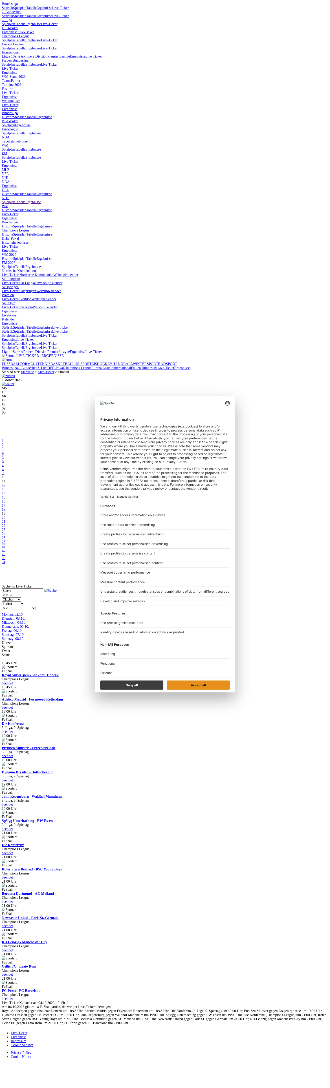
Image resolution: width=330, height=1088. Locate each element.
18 (3, 509)
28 (3, 550)
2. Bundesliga (11, 12)
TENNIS (44, 364)
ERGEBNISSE (53, 356)
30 (3, 558)
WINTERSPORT (145, 364)
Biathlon (8, 295)
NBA (6, 137)
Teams (6, 80)
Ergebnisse (44, 8)
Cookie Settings (22, 1045)
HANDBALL (122, 364)
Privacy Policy (21, 1053)
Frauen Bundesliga (15, 60)
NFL (5, 174)
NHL (5, 178)
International (11, 52)
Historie (7, 89)
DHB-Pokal (10, 238)
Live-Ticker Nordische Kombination (27, 275)
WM (5, 145)
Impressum (18, 1041)
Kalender (71, 275)
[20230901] (8, 376)
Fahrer (15, 80)
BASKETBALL (63, 364)
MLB (6, 169)
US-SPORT (83, 364)
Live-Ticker (60, 8)
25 (3, 538)
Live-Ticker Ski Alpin (17, 307)
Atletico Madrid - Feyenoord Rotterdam (32, 699)
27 (3, 546)
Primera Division (35, 56)
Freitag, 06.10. (12, 630)
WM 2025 (9, 254)
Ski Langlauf (11, 279)
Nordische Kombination (19, 271)
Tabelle (31, 8)
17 (3, 505)
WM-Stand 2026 (14, 76)
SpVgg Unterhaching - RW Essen (27, 821)
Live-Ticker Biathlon (16, 299)
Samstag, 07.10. (13, 634)
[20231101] (8, 384)
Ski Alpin (8, 303)
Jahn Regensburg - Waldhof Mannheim (32, 796)
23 (3, 530)
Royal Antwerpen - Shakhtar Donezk (30, 675)
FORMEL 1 (28, 364)
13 (3, 489)
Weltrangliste (11, 101)
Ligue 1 (7, 56)
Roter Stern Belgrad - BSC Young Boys (32, 869)
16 (3, 501)
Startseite (27, 372)
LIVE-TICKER (27, 356)
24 (3, 534)
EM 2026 (8, 263)
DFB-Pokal (10, 28)
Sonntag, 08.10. (13, 639)
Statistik (7, 8)
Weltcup (59, 275)
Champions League (15, 36)
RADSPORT (167, 364)
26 (3, 542)
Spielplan (19, 8)
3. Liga (7, 20)
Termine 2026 (12, 85)
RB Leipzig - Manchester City (24, 942)
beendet (7, 683)
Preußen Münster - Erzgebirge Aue (28, 748)
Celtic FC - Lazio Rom (19, 966)
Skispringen (10, 287)
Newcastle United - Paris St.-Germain (30, 918)
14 (3, 493)
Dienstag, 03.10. (13, 618)
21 (3, 521)
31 (3, 562)
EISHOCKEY (102, 364)
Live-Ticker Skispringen (19, 291)
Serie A (18, 56)
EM (4, 153)
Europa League (13, 44)
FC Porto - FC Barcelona (21, 990)
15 (3, 497)
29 (3, 554)
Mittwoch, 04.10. (14, 622)
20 (3, 517)
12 (3, 485)
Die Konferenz (13, 723)
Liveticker (9, 315)
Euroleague (10, 129)
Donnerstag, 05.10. (15, 626)
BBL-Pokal (10, 121)
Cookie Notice (21, 1057)
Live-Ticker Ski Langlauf (20, 283)
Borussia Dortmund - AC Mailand (28, 893)
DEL (5, 190)
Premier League (58, 56)
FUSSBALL (11, 364)
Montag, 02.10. (13, 614)
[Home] (7, 360)
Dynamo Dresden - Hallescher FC (27, 772)
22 (3, 525)
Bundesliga (10, 4)
